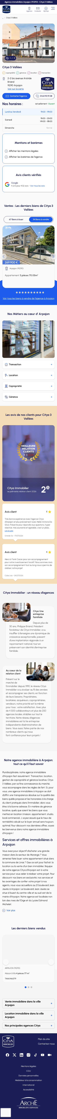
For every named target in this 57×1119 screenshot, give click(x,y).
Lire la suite (9, 531)
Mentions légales (28, 1066)
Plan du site (44, 1039)
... (2, 18)
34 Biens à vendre (41, 219)
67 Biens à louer (16, 219)
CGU (28, 1071)
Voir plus (10, 910)
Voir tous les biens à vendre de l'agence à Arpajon (28, 298)
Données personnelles (29, 1075)
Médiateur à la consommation (28, 1080)
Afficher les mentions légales (23, 151)
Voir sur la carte (16, 88)
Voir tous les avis (37, 186)
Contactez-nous (46, 1043)
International (28, 1085)
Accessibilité (28, 1089)
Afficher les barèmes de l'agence (26, 156)
